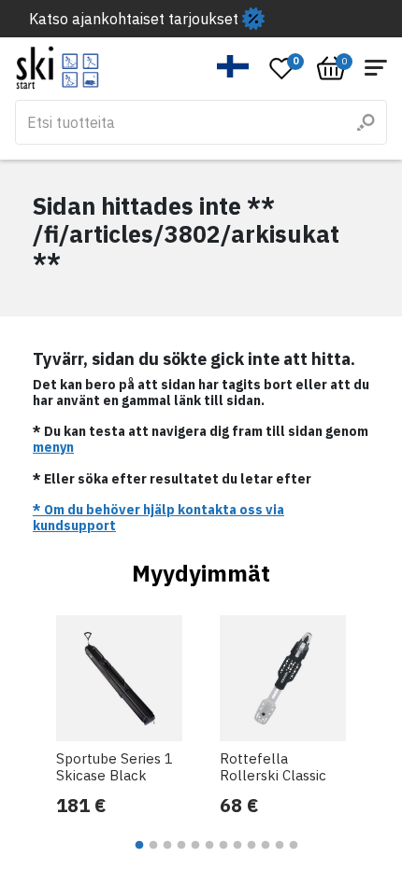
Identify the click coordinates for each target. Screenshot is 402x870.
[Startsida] (57, 68)
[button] (233, 66)
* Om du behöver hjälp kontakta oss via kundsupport (158, 517)
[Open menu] (376, 67)
